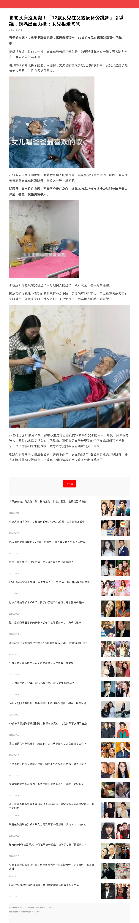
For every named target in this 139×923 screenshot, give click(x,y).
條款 (29, 911)
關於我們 (13, 911)
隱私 (33, 911)
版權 (38, 911)
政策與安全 (22, 911)
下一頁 (69, 484)
